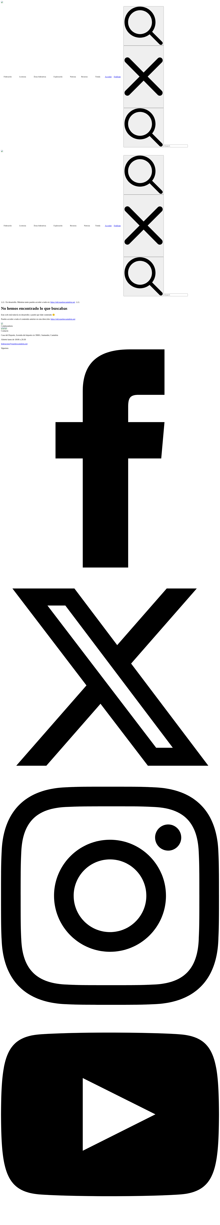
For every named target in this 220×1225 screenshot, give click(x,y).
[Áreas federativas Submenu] (48, 76)
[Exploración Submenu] (64, 76)
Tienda (97, 77)
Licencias (22, 77)
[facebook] (110, 567)
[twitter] (110, 785)
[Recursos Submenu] (90, 76)
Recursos (84, 77)
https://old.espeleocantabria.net (62, 302)
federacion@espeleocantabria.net (14, 344)
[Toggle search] (143, 26)
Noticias (73, 77)
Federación (8, 77)
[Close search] (143, 77)
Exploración (58, 77)
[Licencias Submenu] (28, 76)
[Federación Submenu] (14, 76)
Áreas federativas (40, 77)
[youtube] (110, 1223)
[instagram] (110, 1004)
